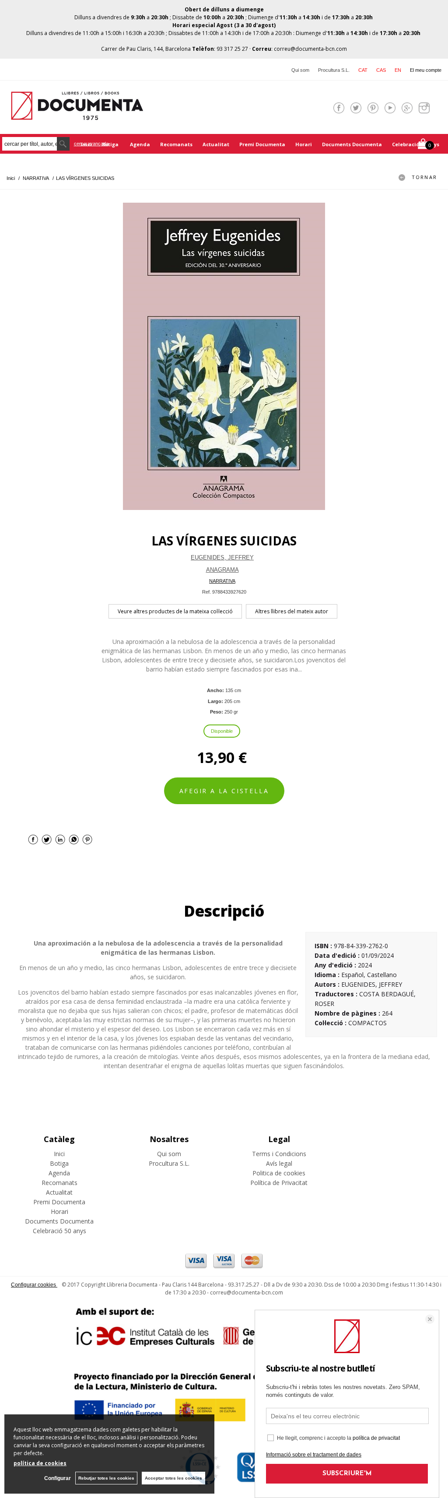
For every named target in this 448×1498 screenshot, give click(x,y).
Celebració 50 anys (415, 144)
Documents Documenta (352, 144)
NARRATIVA (222, 581)
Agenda (140, 144)
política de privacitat (376, 1438)
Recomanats (176, 144)
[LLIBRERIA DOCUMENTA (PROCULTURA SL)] (77, 114)
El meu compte (425, 70)
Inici (59, 1154)
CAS (381, 70)
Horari (303, 144)
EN (398, 70)
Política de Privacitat (279, 1182)
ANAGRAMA (222, 569)
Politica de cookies (278, 1173)
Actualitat (216, 144)
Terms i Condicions (279, 1154)
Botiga (111, 144)
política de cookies (40, 1463)
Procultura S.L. (334, 70)
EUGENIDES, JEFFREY (222, 557)
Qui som (300, 70)
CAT (363, 70)
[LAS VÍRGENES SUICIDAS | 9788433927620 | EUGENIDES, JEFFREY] (224, 356)
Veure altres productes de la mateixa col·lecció (175, 611)
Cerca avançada (91, 143)
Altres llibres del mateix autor (291, 611)
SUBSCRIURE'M (347, 1473)
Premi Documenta (262, 144)
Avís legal (279, 1163)
